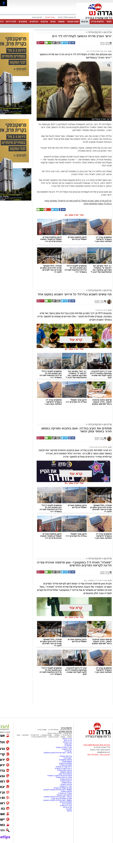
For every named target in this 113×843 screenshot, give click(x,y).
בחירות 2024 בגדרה (38, 737)
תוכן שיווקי (68, 733)
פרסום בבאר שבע (65, 774)
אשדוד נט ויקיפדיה (65, 793)
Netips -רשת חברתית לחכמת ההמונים (57, 790)
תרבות (84, 21)
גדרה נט (107, 32)
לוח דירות (11, 21)
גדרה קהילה (67, 742)
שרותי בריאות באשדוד (63, 777)
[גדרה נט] (93, 738)
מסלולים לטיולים (66, 802)
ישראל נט (68, 746)
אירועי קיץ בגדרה (101, 310)
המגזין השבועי (47, 735)
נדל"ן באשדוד (67, 749)
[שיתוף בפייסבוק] (71, 43)
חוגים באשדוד (66, 783)
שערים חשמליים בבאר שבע (61, 798)
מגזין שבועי (73, 21)
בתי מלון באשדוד (65, 756)
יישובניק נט (67, 758)
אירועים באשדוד (66, 779)
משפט (61, 21)
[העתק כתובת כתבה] (56, 43)
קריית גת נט (67, 807)
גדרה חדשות (67, 739)
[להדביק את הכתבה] (47, 210)
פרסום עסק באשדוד (64, 770)
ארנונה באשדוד (66, 784)
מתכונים (23, 21)
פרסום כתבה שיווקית (64, 795)
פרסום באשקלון (66, 772)
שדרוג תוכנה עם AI (55, 733)
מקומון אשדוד (67, 761)
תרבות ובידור (94, 32)
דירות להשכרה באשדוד (63, 769)
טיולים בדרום (67, 804)
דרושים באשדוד (66, 781)
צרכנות (44, 21)
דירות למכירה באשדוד (63, 767)
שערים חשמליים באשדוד (62, 788)
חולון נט (69, 809)
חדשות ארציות (66, 730)
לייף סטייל (35, 735)
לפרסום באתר (37, 17)
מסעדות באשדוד (65, 765)
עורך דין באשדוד (66, 806)
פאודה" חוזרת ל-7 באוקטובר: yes (95, 580)
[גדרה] (95, 19)
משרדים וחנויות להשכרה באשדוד (59, 776)
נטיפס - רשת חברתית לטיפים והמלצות (58, 753)
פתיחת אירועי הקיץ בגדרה (98, 447)
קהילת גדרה (53, 730)
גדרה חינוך (68, 740)
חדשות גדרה (97, 21)
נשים (52, 21)
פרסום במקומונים (65, 760)
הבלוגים (34, 21)
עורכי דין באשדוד (65, 786)
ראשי (109, 21)
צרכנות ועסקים (65, 731)
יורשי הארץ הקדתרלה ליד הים (97, 51)
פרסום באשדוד (66, 791)
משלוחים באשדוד (65, 763)
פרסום (69, 811)
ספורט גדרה (42, 730)
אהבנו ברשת (54, 737)
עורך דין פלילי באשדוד (64, 747)
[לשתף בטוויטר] (64, 43)
